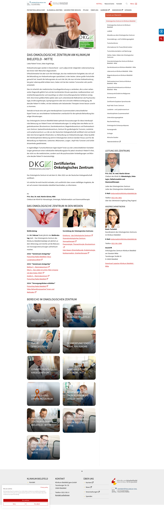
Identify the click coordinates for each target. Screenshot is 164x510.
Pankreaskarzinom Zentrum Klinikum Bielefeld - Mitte (119, 82)
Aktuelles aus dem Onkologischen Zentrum (121, 35)
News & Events (109, 4)
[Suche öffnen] (161, 38)
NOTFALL (99, 4)
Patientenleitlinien (113, 142)
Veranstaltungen (92, 492)
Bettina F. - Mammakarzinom (37, 267)
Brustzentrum (111, 97)
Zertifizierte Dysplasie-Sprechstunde (118, 101)
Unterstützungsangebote (115, 117)
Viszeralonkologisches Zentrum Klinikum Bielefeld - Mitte (120, 62)
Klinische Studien (112, 137)
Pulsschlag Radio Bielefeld (36, 279)
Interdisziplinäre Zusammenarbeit (118, 113)
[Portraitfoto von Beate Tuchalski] (121, 218)
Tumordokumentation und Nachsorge (119, 51)
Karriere (88, 482)
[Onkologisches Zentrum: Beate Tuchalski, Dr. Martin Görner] (79, 218)
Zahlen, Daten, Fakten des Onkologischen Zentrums (120, 56)
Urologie (110, 133)
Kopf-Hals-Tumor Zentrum (115, 105)
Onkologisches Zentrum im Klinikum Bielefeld (120, 21)
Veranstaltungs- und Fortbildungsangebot (120, 39)
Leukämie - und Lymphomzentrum (118, 109)
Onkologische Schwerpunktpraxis (118, 125)
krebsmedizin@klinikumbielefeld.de (124, 193)
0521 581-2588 (116, 243)
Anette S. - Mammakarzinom (37, 276)
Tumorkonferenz (112, 43)
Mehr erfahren (43, 315)
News (88, 487)
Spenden (89, 496)
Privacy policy (44, 487)
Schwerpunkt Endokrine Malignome (118, 93)
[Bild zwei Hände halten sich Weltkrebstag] (43, 218)
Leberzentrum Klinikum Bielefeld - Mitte (119, 71)
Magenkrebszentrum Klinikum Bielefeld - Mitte (120, 76)
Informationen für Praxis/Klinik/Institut (119, 47)
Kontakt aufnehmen (62, 495)
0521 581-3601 (116, 198)
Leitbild (109, 31)
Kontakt (119, 4)
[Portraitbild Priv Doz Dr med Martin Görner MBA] (121, 162)
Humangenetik (112, 129)
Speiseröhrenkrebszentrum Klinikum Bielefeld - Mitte (119, 88)
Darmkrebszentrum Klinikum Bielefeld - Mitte (121, 67)
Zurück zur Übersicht (113, 15)
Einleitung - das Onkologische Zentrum (77, 235)
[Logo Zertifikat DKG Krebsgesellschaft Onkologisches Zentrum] (61, 165)
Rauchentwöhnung (113, 121)
